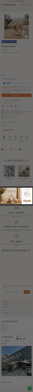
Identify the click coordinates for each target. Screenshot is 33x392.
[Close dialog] (31, 188)
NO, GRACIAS (27, 202)
